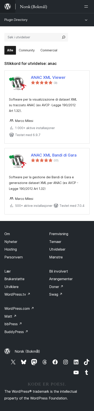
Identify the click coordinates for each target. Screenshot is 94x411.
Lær (7, 271)
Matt (10, 316)
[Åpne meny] (87, 6)
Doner (56, 287)
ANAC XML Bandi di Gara (54, 155)
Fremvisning (58, 234)
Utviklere (11, 287)
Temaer (55, 241)
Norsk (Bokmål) (27, 351)
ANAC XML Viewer (48, 77)
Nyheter (10, 241)
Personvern (13, 257)
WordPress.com (19, 308)
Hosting (10, 249)
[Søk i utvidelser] (63, 37)
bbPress (13, 324)
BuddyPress (16, 332)
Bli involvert (58, 271)
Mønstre (56, 257)
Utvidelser (57, 249)
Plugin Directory (16, 20)
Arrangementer (61, 279)
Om (7, 234)
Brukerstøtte (14, 279)
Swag (56, 294)
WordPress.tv (17, 294)
